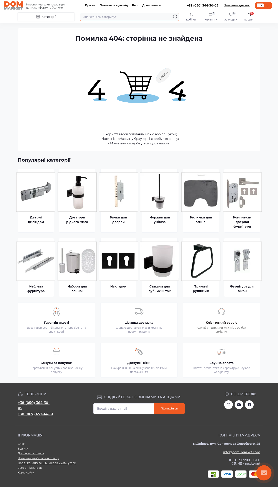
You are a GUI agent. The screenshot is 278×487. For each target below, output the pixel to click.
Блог (135, 5)
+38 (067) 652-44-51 (35, 414)
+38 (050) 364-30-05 (34, 405)
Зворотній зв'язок (30, 467)
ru (267, 5)
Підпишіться (169, 408)
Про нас (90, 5)
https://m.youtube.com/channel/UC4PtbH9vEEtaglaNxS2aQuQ (239, 404)
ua (260, 5)
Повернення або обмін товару (38, 458)
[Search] (175, 17)
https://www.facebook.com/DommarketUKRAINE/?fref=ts (249, 404)
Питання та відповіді (114, 5)
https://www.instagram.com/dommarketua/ (228, 404)
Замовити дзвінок (237, 5)
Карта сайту (26, 472)
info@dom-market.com (241, 452)
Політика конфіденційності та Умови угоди (47, 463)
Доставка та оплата (31, 453)
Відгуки (23, 448)
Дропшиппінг (152, 5)
